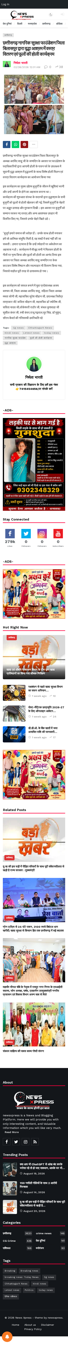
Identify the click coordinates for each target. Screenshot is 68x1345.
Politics (29, 1290)
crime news (50, 1233)
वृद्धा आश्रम (10, 343)
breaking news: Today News (22, 1277)
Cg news (18, 328)
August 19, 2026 (34, 1173)
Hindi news (12, 333)
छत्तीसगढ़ (8, 35)
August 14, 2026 (34, 1192)
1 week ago (39, 695)
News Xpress (23, 1317)
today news (51, 333)
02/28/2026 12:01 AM (27, 67)
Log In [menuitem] (5, 4)
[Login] (62, 14)
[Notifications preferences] (7, 1337)
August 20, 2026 (34, 1210)
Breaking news (29, 1271)
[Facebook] (6, 1141)
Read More (12, 1132)
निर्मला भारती (21, 63)
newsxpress (55, 1317)
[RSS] (35, 1141)
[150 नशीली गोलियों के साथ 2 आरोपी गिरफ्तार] (10, 1188)
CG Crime (17, 1240)
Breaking (10, 1271)
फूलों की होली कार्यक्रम (41, 338)
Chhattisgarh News (40, 328)
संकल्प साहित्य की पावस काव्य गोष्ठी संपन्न (23, 1051)
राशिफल (17, 1248)
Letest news (31, 333)
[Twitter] (16, 1141)
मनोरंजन (50, 1248)
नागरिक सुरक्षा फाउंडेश (15, 338)
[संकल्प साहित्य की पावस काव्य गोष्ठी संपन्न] (34, 1024)
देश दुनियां (50, 1240)
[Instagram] (25, 1141)
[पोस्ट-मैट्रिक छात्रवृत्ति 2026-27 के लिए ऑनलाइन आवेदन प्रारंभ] (14, 713)
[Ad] (34, 774)
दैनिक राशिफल (11, 1296)
